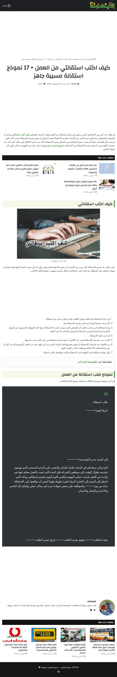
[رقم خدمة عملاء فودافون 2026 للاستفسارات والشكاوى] (14, 635)
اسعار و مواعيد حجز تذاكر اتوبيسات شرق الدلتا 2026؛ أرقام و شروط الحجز (103, 647)
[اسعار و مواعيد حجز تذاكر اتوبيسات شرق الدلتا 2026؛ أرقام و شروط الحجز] (102, 635)
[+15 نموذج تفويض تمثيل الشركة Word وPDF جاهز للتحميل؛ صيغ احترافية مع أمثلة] (107, 185)
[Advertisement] (58, 33)
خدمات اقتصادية (78, 59)
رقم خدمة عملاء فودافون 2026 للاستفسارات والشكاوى (15, 647)
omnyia (74, 84)
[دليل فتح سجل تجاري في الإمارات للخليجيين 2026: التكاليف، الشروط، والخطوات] (107, 168)
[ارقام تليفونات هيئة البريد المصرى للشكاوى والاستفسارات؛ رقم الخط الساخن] (73, 635)
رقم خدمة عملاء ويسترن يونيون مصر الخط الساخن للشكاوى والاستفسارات (46, 647)
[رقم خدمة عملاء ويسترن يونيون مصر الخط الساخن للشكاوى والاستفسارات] (43, 635)
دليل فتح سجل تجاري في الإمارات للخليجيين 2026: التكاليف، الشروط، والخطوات (82, 168)
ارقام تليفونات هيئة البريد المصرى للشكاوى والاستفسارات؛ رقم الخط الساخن (75, 649)
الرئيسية (90, 59)
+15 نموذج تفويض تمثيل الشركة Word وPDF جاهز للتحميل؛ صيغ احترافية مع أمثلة (80, 185)
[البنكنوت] (102, 5)
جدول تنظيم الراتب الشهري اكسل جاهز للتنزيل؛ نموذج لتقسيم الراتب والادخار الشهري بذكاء (22, 168)
